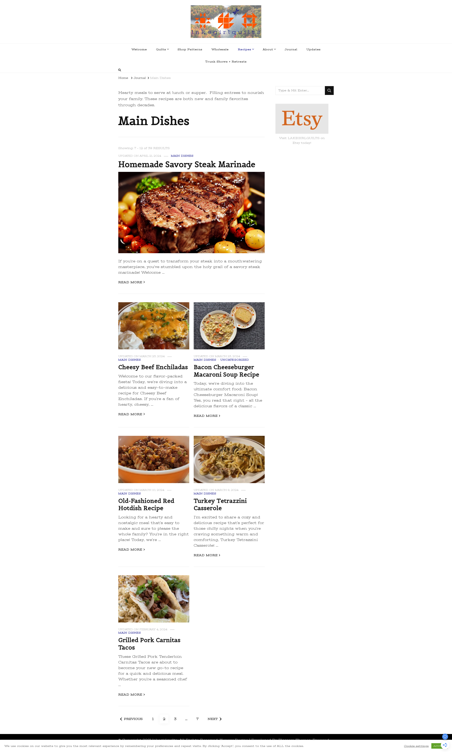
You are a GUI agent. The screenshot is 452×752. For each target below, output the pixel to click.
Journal (291, 49)
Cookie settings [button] (416, 746)
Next (213, 719)
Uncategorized (234, 360)
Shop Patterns (190, 49)
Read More (130, 282)
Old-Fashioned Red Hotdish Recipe (146, 504)
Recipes (244, 49)
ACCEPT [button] (439, 746)
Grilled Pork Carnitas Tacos (149, 643)
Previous (133, 719)
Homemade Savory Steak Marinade (186, 164)
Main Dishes (182, 156)
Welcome (139, 49)
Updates (314, 49)
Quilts (161, 49)
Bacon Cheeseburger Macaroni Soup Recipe (226, 370)
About (268, 49)
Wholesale (220, 49)
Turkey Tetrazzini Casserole (220, 504)
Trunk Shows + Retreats (226, 61)
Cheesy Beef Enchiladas (153, 367)
